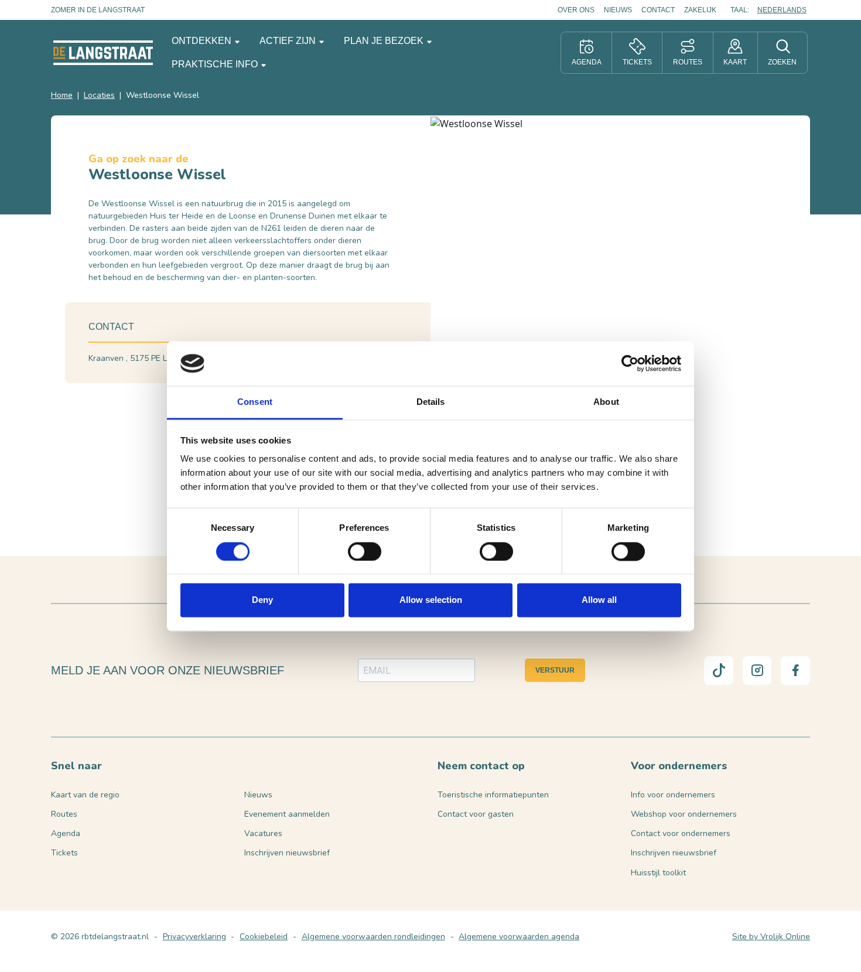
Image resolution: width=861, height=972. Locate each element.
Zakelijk (700, 10)
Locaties (99, 95)
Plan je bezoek (385, 41)
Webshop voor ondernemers (684, 814)
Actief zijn (288, 41)
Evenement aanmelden (287, 814)
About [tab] (606, 402)
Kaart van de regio (85, 794)
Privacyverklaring (194, 936)
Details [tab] (430, 402)
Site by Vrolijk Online (771, 936)
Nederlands (782, 10)
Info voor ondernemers (673, 794)
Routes (64, 814)
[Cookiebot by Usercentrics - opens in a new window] (630, 363)
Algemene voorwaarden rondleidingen (373, 936)
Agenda (65, 833)
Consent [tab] (254, 402)
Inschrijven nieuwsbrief (287, 852)
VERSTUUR (555, 670)
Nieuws (618, 10)
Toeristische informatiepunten (493, 794)
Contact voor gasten (476, 814)
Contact (658, 10)
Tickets (64, 852)
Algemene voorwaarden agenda (519, 936)
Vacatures (263, 833)
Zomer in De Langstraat (98, 10)
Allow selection (430, 600)
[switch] (364, 551)
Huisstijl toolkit (658, 872)
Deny (262, 600)
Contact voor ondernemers (680, 833)
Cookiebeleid (264, 936)
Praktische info (216, 64)
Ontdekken (203, 41)
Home (62, 95)
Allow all (599, 600)
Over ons (576, 10)
